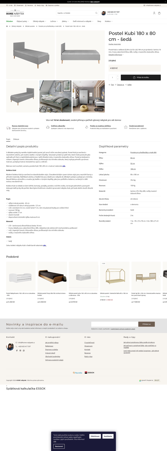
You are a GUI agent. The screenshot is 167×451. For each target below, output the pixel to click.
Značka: (115, 44)
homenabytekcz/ (20, 350)
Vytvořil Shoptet (146, 380)
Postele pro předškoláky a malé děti (143, 152)
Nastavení (59, 446)
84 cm (132, 158)
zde (54, 441)
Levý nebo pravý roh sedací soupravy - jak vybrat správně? (141, 352)
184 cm (133, 169)
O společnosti (89, 343)
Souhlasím (108, 436)
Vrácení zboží (50, 353)
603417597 (23, 350)
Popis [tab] (8, 139)
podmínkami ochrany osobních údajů (123, 329)
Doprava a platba (53, 5)
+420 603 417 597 (113, 12)
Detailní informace (115, 55)
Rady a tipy (40, 5)
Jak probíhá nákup (51, 343)
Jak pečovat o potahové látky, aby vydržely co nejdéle (140, 347)
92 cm (132, 163)
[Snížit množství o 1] (117, 79)
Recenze (30, 5)
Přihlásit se (147, 324)
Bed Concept (95, 2)
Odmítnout (95, 436)
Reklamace (49, 346)
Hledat (96, 13)
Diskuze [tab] (16, 139)
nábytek (16, 350)
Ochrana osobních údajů (54, 360)
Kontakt (87, 349)
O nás (10, 5)
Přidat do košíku (143, 77)
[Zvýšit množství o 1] (117, 76)
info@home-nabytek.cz (26, 343)
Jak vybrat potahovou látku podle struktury (139, 342)
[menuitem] (10, 21)
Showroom (20, 5)
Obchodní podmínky (52, 356)
